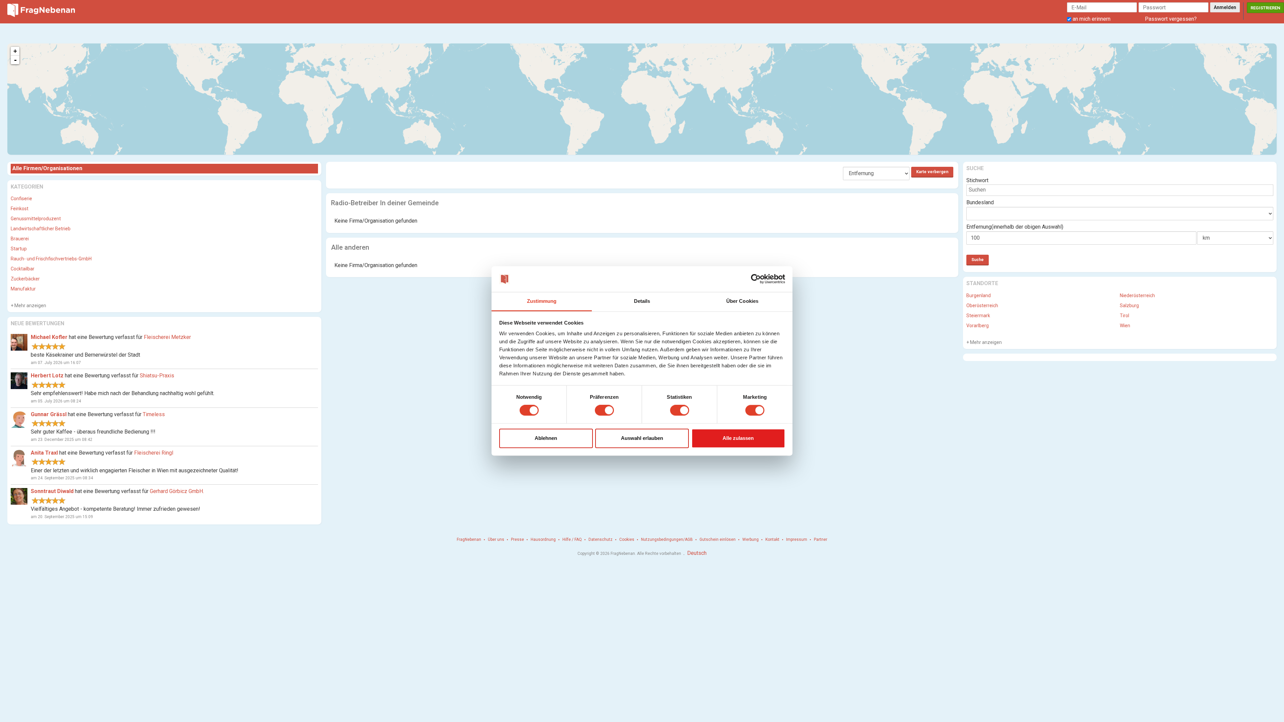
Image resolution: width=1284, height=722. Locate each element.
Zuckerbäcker (25, 278)
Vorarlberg (977, 325)
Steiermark (978, 315)
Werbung (750, 539)
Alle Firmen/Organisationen (47, 168)
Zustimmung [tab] (542, 301)
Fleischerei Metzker (167, 337)
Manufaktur (23, 288)
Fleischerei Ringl (153, 453)
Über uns (496, 539)
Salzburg (1129, 305)
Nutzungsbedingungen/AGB (667, 539)
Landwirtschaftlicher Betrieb (41, 228)
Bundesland (980, 202)
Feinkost (19, 208)
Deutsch (697, 553)
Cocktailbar (22, 268)
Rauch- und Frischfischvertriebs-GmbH (51, 258)
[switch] (604, 410)
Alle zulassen (738, 438)
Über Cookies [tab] (742, 301)
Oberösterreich (982, 305)
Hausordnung (543, 539)
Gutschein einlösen (718, 539)
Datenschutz (600, 539)
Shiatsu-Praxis (157, 375)
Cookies (626, 539)
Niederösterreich (1137, 295)
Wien (1125, 325)
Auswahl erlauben (642, 438)
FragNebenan (469, 539)
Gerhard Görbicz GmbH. (177, 491)
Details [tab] (642, 301)
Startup (19, 248)
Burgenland (978, 295)
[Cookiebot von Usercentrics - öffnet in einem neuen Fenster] (756, 279)
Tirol (1124, 315)
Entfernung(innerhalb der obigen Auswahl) (1014, 227)
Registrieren (1265, 7)
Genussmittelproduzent (36, 218)
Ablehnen (546, 438)
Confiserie (21, 198)
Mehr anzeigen (29, 305)
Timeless (154, 414)
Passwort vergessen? (1171, 19)
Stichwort (977, 180)
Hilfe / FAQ (572, 539)
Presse (517, 539)
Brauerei (20, 238)
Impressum (796, 539)
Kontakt (772, 539)
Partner (820, 539)
